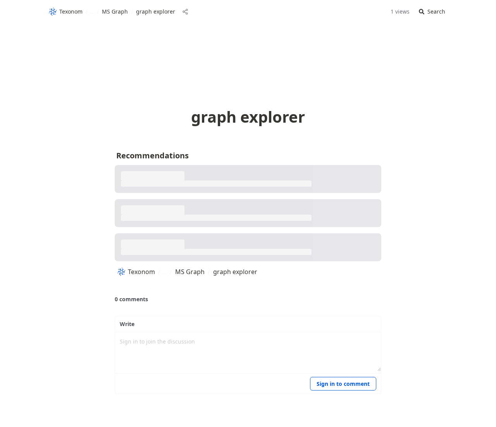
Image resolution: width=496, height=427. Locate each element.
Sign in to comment (343, 383)
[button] (432, 12)
